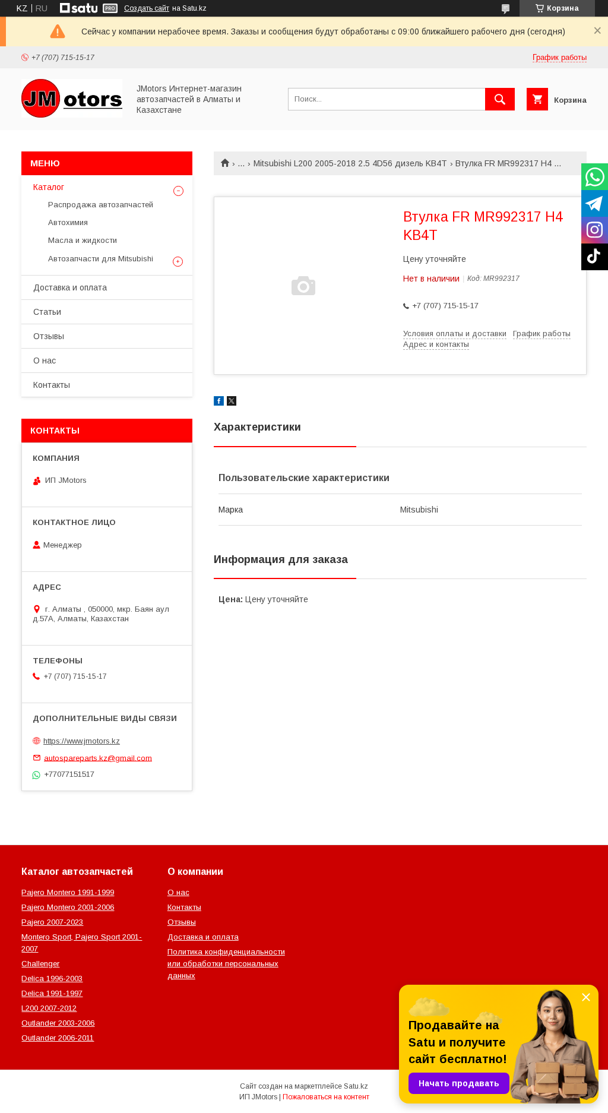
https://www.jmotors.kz (81, 740)
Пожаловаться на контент (326, 1097)
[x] (231, 402)
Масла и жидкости (82, 240)
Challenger (40, 963)
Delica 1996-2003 (52, 978)
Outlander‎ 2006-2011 (57, 1037)
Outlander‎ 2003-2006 (57, 1023)
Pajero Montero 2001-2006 (67, 907)
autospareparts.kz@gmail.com (98, 757)
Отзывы (48, 336)
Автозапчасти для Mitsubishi (100, 258)
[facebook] (219, 402)
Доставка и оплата (70, 287)
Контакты (51, 385)
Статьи (47, 312)
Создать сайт (146, 8)
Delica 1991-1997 (52, 993)
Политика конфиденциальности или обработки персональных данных (226, 963)
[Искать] (500, 99)
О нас (44, 360)
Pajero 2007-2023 (52, 922)
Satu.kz (356, 1086)
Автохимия (68, 222)
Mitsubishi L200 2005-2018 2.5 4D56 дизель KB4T (350, 163)
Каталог (48, 187)
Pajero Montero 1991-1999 (67, 892)
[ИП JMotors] (71, 114)
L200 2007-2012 (49, 1008)
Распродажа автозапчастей (100, 204)
